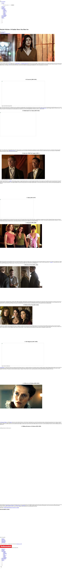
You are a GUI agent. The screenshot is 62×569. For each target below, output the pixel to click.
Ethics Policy (3, 542)
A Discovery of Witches (3, 422)
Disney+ (4, 13)
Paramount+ (5, 557)
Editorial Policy (4, 541)
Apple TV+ (4, 12)
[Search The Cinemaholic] (3, 4)
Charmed (51, 262)
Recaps (3, 17)
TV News (3, 7)
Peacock (4, 14)
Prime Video (5, 11)
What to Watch (4, 8)
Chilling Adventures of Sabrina (9, 505)
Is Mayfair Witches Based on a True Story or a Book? (11, 507)
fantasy (11, 422)
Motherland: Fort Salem (12, 150)
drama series (26, 63)
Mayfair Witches (17, 63)
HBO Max (4, 10)
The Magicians (2, 367)
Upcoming (3, 550)
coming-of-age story (18, 505)
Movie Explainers (4, 15)
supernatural (22, 63)
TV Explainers (4, 16)
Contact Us (3, 539)
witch (9, 64)
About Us (3, 538)
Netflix (4, 9)
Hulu (4, 554)
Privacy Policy (4, 540)
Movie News (3, 6)
